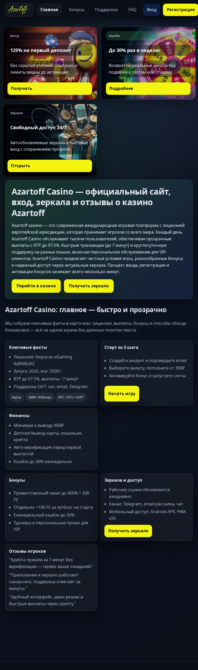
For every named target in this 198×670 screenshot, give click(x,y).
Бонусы (76, 9)
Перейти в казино (36, 286)
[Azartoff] (19, 10)
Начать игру (121, 393)
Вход (151, 9)
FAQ (132, 9)
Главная (49, 9)
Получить (21, 88)
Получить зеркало (89, 286)
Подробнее (121, 88)
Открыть (20, 165)
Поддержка (106, 9)
